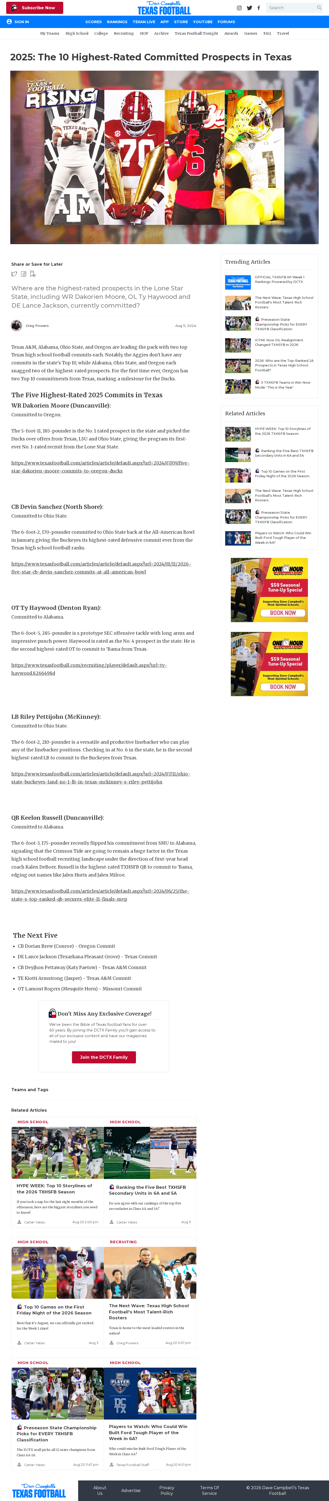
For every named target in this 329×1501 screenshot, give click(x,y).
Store (181, 22)
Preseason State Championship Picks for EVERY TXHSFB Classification (57, 1433)
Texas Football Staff (132, 1465)
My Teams (49, 33)
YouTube (203, 22)
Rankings (117, 22)
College (101, 33)
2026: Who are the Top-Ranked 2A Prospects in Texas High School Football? (284, 365)
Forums (226, 22)
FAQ (267, 33)
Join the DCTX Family (104, 1057)
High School (77, 33)
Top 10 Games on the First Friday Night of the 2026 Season (282, 473)
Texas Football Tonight (196, 33)
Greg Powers (37, 326)
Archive (161, 33)
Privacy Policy (166, 1490)
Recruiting (124, 33)
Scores (93, 22)
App (164, 22)
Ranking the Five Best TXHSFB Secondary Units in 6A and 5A (284, 453)
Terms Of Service (209, 1490)
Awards (231, 33)
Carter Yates (34, 1222)
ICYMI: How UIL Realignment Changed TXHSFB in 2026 (279, 342)
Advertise (131, 1490)
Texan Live (144, 22)
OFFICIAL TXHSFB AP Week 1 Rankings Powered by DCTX (279, 279)
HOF (144, 33)
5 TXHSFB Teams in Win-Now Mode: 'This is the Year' (282, 385)
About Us (99, 1490)
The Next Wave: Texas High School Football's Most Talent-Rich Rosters (149, 1311)
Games (250, 33)
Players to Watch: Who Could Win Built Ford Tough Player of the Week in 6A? (148, 1432)
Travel (283, 33)
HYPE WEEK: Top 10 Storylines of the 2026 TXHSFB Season (282, 431)
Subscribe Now (38, 7)
